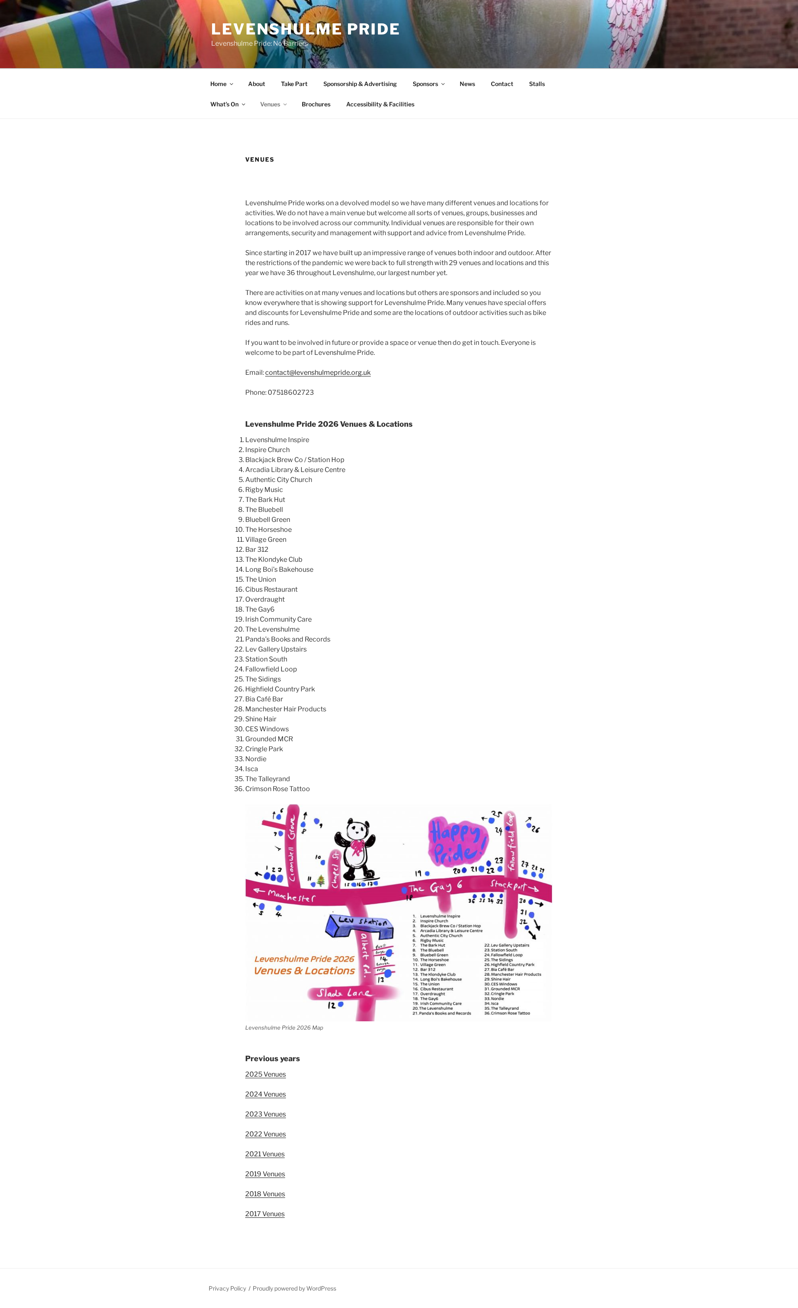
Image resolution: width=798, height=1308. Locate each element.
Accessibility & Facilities (380, 104)
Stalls (537, 83)
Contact (502, 83)
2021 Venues (265, 1154)
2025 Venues (265, 1074)
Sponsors (425, 83)
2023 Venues (265, 1114)
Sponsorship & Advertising (360, 83)
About (256, 83)
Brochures (316, 104)
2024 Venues (265, 1094)
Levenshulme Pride (306, 29)
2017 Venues (265, 1214)
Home (218, 83)
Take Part (294, 83)
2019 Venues (265, 1174)
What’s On (224, 104)
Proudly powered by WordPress (294, 1288)
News (467, 83)
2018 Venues (265, 1194)
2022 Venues (265, 1134)
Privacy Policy (227, 1288)
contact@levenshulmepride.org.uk (318, 372)
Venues (270, 104)
